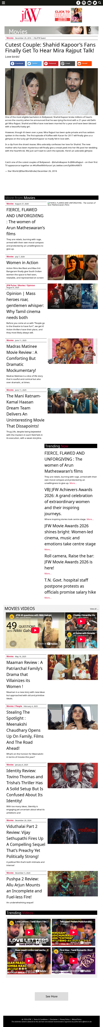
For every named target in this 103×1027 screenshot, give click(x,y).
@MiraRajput (76, 162)
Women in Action (22, 262)
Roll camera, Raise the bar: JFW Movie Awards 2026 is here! (69, 562)
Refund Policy (76, 1019)
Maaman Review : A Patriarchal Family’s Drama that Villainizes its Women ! (24, 674)
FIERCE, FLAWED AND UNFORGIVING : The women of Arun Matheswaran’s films (25, 221)
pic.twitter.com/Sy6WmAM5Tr (67, 165)
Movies (10, 38)
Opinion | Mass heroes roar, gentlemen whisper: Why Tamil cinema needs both (25, 305)
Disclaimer (54, 1019)
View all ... (94, 609)
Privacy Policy (65, 1019)
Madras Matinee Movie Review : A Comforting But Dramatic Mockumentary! (21, 358)
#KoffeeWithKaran (42, 165)
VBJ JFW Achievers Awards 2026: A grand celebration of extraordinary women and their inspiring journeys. (68, 501)
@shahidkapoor (60, 162)
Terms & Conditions (41, 1019)
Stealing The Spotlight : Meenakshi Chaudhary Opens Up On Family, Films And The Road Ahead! (24, 730)
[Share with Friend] (67, 63)
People (18, 706)
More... (73, 483)
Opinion (31, 285)
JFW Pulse (11, 285)
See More (52, 996)
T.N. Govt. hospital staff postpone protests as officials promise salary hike (70, 586)
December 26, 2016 (47, 171)
